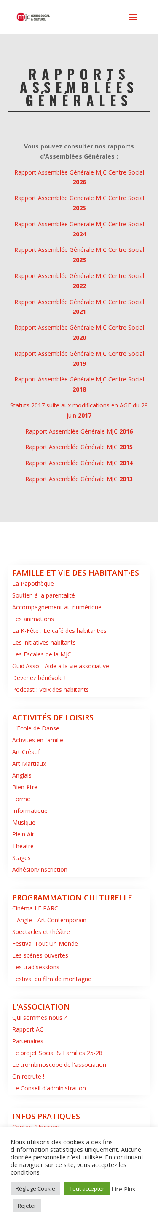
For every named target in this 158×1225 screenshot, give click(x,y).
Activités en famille (37, 740)
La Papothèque (33, 583)
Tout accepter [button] (87, 1188)
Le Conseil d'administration (49, 1088)
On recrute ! (28, 1076)
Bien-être (24, 787)
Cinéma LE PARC (35, 908)
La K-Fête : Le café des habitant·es (59, 631)
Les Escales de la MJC (41, 654)
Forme (21, 799)
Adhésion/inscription (39, 869)
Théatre (23, 846)
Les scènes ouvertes (40, 955)
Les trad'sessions (35, 967)
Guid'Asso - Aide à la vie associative (60, 666)
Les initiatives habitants (44, 642)
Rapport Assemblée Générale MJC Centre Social (79, 224)
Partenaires (27, 1041)
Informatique (30, 811)
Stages (21, 858)
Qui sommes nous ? (39, 1017)
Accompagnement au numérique (57, 607)
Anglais (22, 775)
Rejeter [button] (27, 1205)
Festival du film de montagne (51, 979)
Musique (23, 822)
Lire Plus (123, 1189)
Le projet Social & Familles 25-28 (57, 1053)
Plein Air (23, 834)
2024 (79, 234)
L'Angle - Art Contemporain (49, 920)
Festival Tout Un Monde (45, 943)
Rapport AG (28, 1029)
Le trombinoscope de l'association (59, 1065)
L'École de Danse (35, 728)
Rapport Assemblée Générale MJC (79, 431)
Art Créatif (26, 752)
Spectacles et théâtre (41, 932)
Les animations (33, 619)
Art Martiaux (29, 763)
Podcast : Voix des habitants (50, 689)
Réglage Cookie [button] (35, 1188)
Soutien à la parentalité (43, 595)
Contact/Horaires (35, 1127)
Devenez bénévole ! (39, 678)
